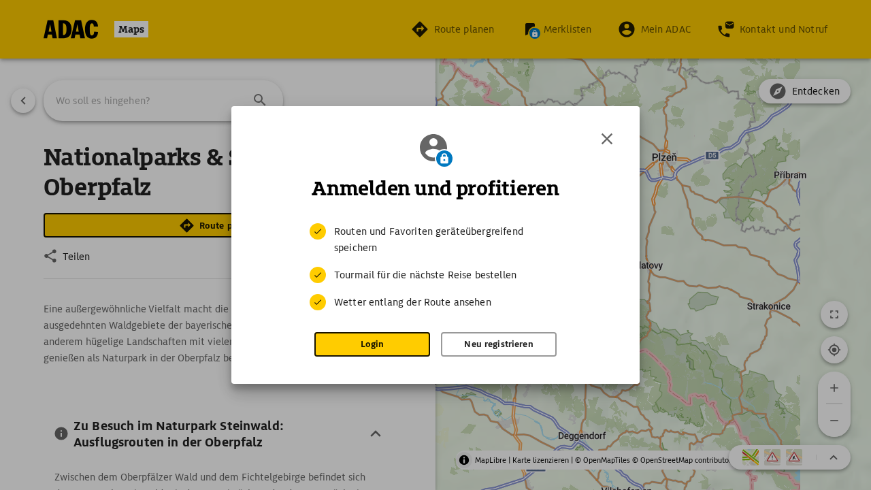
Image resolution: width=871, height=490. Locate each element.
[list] (435, 266)
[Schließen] (607, 138)
